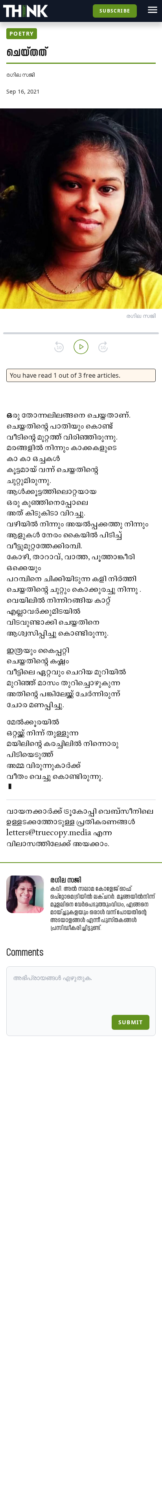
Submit (130, 1022)
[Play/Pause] (81, 346)
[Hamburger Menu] (152, 10)
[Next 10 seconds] (103, 346)
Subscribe (114, 10)
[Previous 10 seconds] (59, 346)
